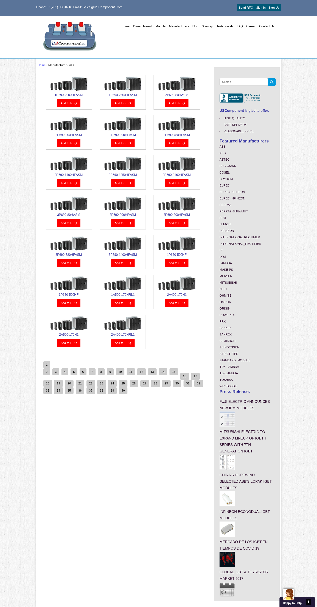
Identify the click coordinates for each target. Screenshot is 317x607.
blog (195, 26)
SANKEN (226, 328)
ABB (222, 146)
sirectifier (229, 354)
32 (198, 383)
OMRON (225, 302)
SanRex (226, 334)
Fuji (223, 218)
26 (134, 383)
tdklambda (229, 373)
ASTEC (224, 159)
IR (221, 250)
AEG (223, 153)
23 (101, 383)
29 (166, 383)
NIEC (223, 289)
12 (141, 371)
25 (123, 383)
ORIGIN (225, 308)
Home (125, 26)
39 (112, 390)
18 (47, 383)
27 (144, 383)
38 (101, 390)
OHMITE (225, 295)
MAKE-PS (226, 269)
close (308, 602)
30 (177, 383)
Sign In (261, 7)
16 (184, 376)
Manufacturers (179, 26)
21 (80, 383)
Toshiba (226, 379)
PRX (223, 321)
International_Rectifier (240, 243)
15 (174, 371)
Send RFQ (246, 7)
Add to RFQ (69, 103)
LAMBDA (226, 263)
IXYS (223, 256)
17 (195, 376)
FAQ (240, 26)
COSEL (225, 172)
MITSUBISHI (228, 282)
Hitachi (225, 224)
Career (251, 26)
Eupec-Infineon (232, 198)
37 (91, 390)
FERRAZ (226, 205)
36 (80, 390)
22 (91, 383)
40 (123, 390)
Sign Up (274, 7)
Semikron (227, 341)
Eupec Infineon (232, 192)
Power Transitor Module (149, 26)
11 (130, 371)
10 (120, 371)
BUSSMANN (228, 166)
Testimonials (225, 26)
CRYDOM (226, 179)
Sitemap (207, 26)
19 (58, 383)
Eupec (225, 185)
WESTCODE (228, 386)
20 (69, 383)
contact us (266, 26)
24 (112, 383)
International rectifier (240, 237)
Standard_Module (235, 360)
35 (69, 390)
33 (47, 390)
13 (152, 371)
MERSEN (226, 276)
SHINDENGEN (229, 347)
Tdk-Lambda (229, 366)
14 (163, 371)
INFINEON (227, 230)
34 (58, 390)
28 (155, 383)
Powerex (227, 315)
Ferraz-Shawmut (234, 211)
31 (188, 383)
